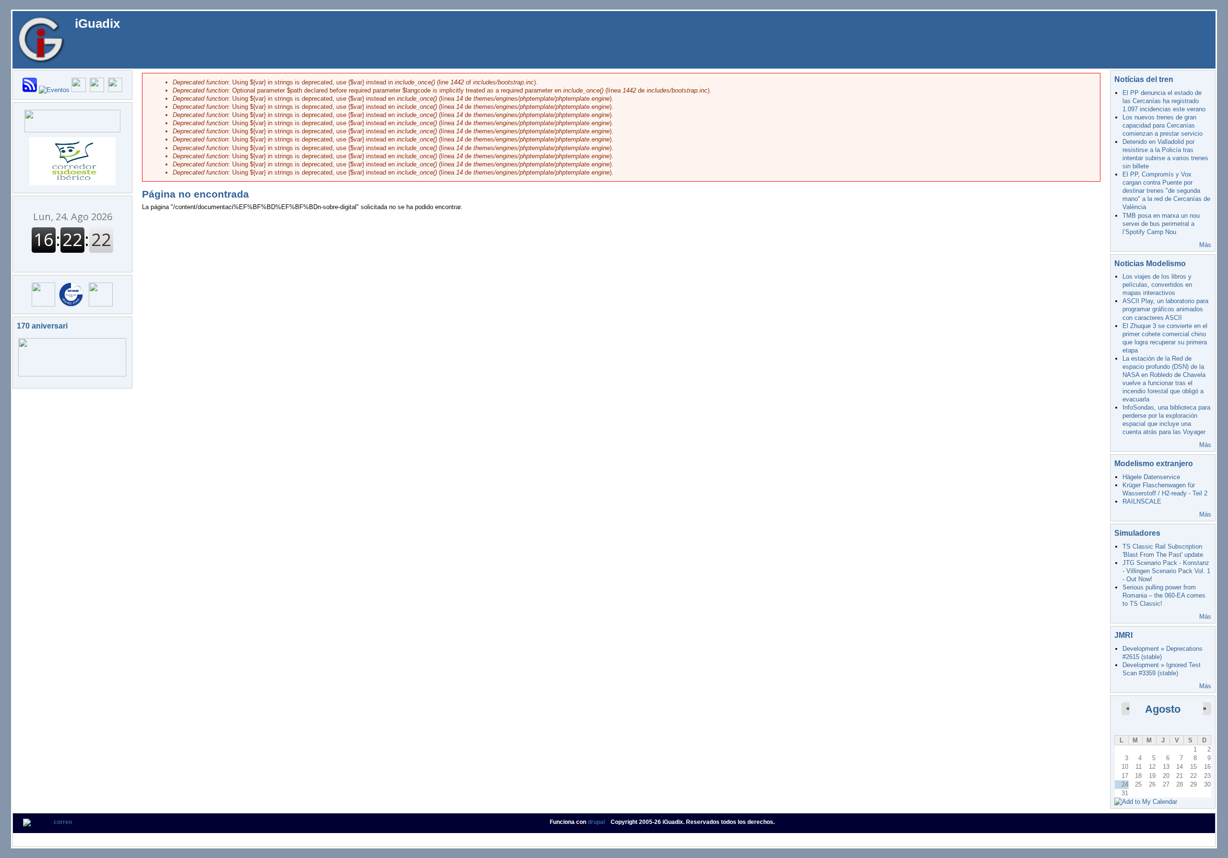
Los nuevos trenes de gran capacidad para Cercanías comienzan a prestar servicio (1162, 125)
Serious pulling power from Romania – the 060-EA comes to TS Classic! (1163, 595)
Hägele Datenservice (1151, 477)
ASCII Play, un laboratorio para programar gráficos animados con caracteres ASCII (1165, 309)
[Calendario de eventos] (54, 90)
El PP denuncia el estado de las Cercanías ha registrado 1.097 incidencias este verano (1163, 101)
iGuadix (97, 23)
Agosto (1163, 709)
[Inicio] (41, 39)
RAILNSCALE (1141, 501)
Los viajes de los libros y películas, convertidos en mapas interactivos (1157, 284)
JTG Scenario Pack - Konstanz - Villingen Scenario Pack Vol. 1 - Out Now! (1166, 571)
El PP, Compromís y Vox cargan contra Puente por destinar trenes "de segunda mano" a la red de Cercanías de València (1166, 191)
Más (1205, 244)
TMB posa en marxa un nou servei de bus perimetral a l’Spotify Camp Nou (1161, 223)
